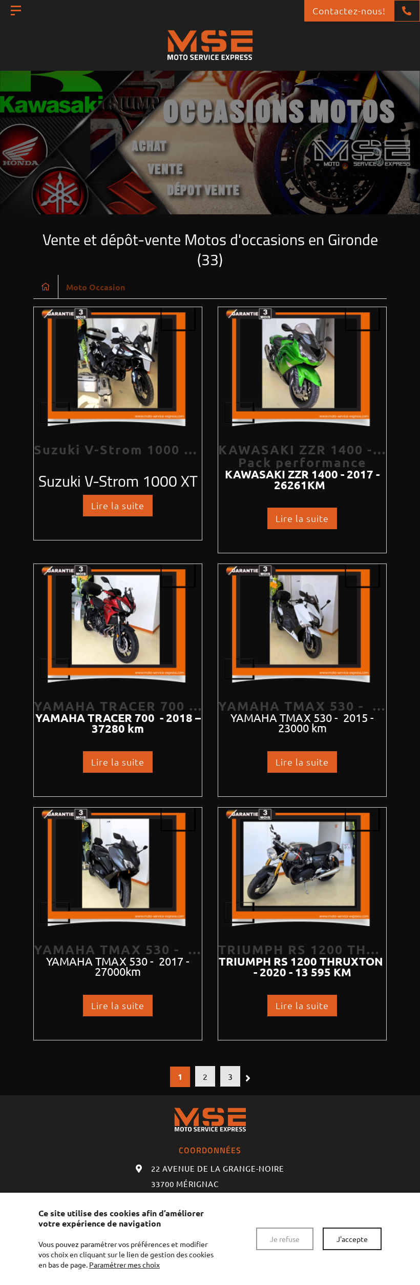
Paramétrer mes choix (124, 1264)
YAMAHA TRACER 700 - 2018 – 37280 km (175, 705)
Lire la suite (117, 505)
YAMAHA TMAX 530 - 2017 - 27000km (165, 949)
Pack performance (302, 462)
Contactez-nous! (349, 10)
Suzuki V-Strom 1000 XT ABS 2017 (153, 449)
